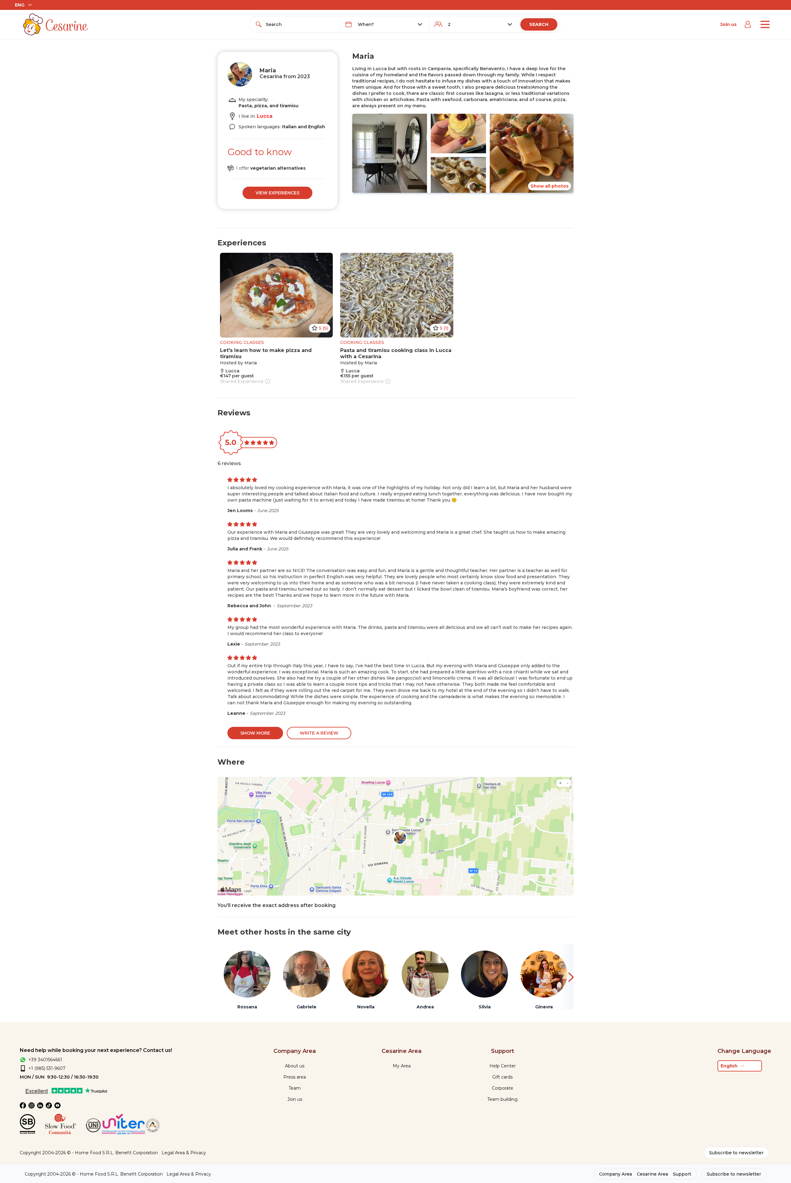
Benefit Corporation (136, 1152)
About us (294, 1066)
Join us (728, 24)
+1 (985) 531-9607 (47, 1068)
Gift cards (502, 1077)
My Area (402, 1066)
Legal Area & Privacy (184, 1152)
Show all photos (550, 186)
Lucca (265, 116)
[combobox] (300, 24)
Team (295, 1088)
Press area (294, 1077)
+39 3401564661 (45, 1059)
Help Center (502, 1066)
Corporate (502, 1088)
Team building (502, 1099)
